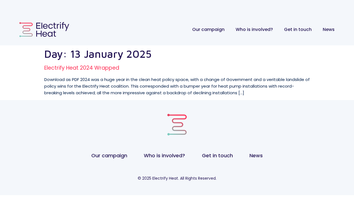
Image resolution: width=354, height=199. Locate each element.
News (329, 29)
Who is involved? (254, 29)
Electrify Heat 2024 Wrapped (81, 68)
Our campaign (208, 29)
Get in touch (298, 29)
